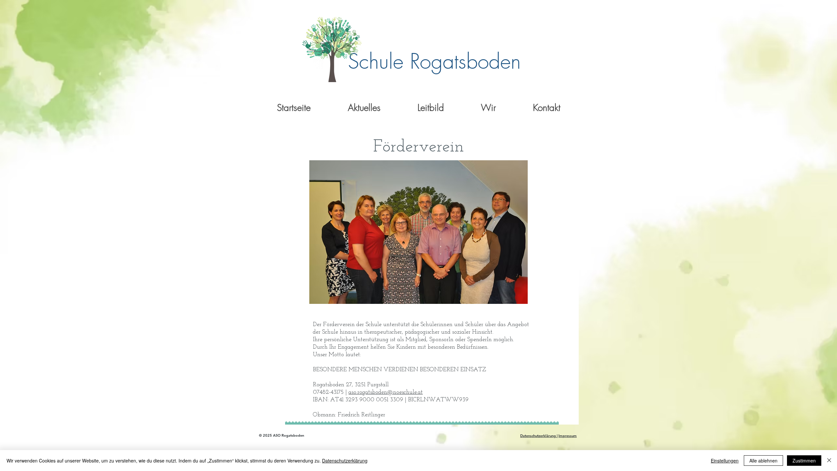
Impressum (567, 435)
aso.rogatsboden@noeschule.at (386, 392)
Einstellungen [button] (725, 460)
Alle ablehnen (763, 460)
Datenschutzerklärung (538, 435)
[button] (364, 107)
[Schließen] (829, 460)
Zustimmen (804, 460)
